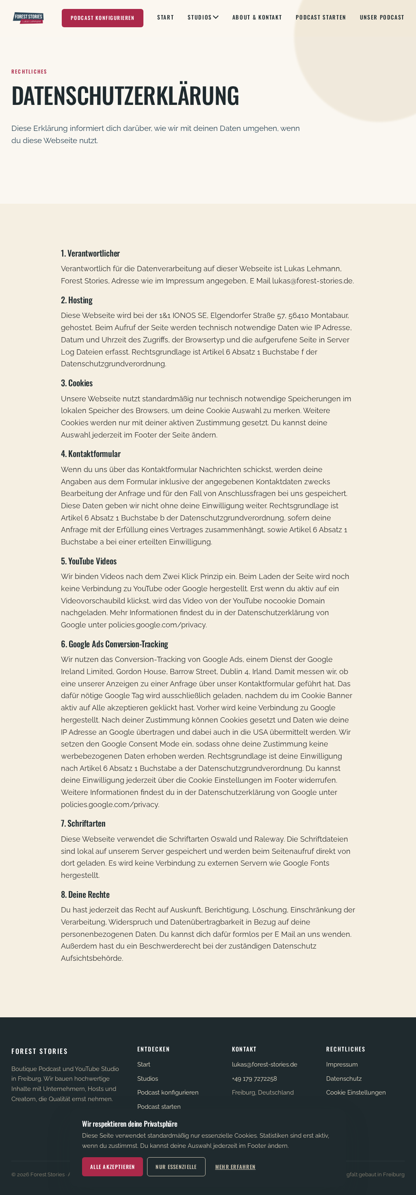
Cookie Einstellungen (356, 1092)
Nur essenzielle (176, 1167)
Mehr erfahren (235, 1167)
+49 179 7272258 (254, 1078)
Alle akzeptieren (112, 1167)
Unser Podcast (382, 17)
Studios (200, 17)
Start (165, 17)
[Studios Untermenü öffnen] (216, 18)
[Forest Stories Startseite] (28, 18)
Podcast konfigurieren (102, 18)
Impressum (342, 1064)
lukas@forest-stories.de (264, 1064)
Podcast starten (321, 17)
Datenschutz (344, 1078)
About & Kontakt (257, 17)
